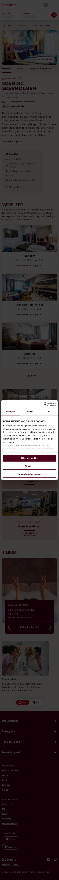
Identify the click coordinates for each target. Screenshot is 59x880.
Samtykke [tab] (10, 411)
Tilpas (28, 466)
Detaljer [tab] (29, 411)
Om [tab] (48, 411)
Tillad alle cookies (29, 458)
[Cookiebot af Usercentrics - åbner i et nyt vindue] (44, 404)
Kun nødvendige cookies (29, 474)
